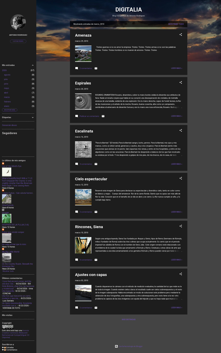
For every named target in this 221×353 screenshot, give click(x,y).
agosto (7, 75)
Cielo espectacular (91, 179)
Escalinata (84, 131)
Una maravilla (8, 291)
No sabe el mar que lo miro (14, 244)
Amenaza (83, 35)
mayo (6, 88)
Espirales (83, 83)
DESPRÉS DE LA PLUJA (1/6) (15, 225)
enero (6, 106)
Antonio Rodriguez (18, 35)
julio (6, 79)
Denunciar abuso (9, 125)
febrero (7, 101)
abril (6, 92)
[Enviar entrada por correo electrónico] (95, 69)
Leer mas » (176, 68)
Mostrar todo (176, 24)
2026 (4, 70)
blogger (5, 212)
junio (6, 84)
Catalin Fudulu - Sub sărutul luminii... (18, 193)
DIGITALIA (128, 9)
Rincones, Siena (89, 227)
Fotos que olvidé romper (13, 232)
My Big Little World (10, 252)
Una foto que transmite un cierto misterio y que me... (16, 297)
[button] (180, 35)
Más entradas (129, 319)
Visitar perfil (18, 41)
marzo (7, 97)
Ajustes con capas (91, 274)
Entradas (10, 347)
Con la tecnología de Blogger (130, 346)
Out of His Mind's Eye (11, 166)
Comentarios (11, 350)
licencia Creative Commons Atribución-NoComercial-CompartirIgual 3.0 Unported (15, 334)
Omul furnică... (8, 205)
